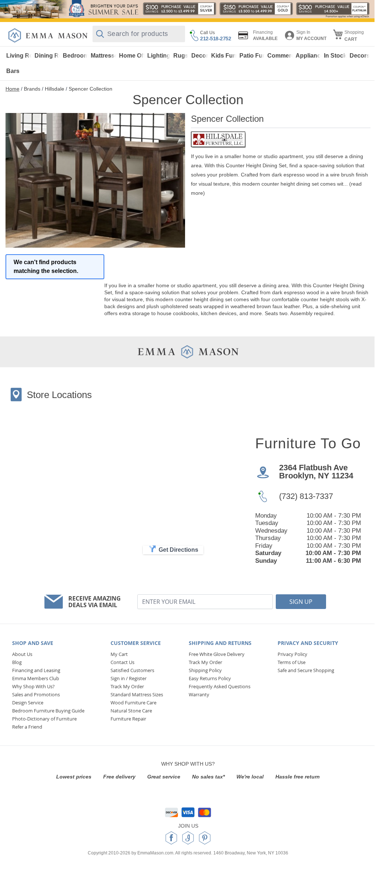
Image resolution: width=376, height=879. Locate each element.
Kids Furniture (224, 55)
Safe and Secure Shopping (306, 670)
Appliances (309, 55)
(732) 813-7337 (306, 496)
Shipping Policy (205, 670)
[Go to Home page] (48, 35)
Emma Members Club (35, 678)
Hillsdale (54, 89)
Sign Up (300, 602)
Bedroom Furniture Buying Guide (48, 710)
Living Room (19, 55)
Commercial (280, 55)
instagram (188, 838)
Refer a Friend (27, 726)
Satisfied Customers (132, 670)
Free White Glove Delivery (217, 654)
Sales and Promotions (36, 694)
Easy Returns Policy (210, 678)
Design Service (27, 702)
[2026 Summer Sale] (188, 9)
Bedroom (76, 55)
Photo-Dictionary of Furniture (44, 718)
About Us (22, 654)
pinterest (204, 838)
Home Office (132, 55)
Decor (199, 55)
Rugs (180, 55)
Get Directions (178, 550)
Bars (12, 71)
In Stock (335, 55)
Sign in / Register (129, 678)
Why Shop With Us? (33, 686)
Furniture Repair (128, 718)
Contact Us (122, 662)
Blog (17, 662)
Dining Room (48, 55)
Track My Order (127, 686)
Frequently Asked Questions (219, 686)
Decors (360, 55)
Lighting (158, 55)
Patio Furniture (252, 55)
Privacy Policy (292, 654)
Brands (32, 89)
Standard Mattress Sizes (137, 694)
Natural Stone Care (131, 710)
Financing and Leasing (36, 670)
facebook (171, 838)
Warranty (199, 694)
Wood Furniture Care (133, 702)
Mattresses (104, 55)
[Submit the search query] (100, 33)
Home (12, 89)
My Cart (119, 654)
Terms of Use (292, 662)
